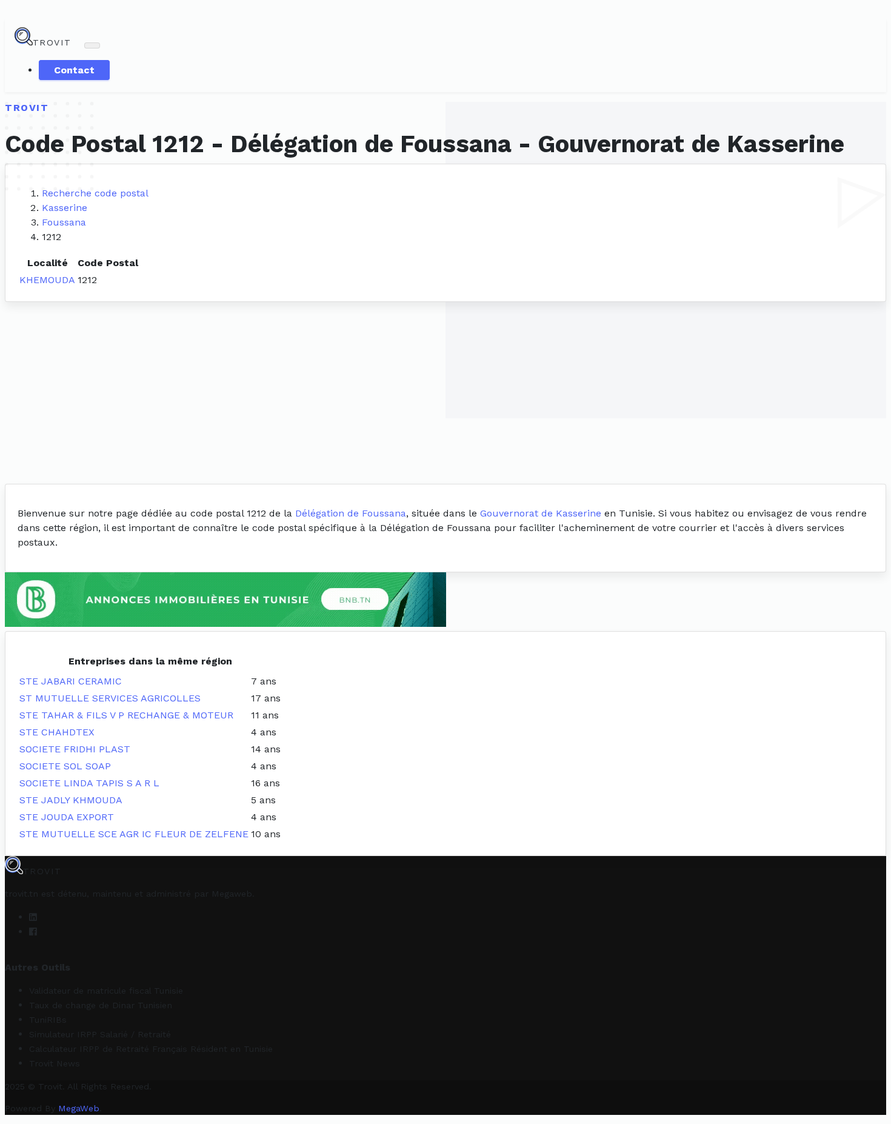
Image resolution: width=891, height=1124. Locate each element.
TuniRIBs (48, 1020)
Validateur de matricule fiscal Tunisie (106, 990)
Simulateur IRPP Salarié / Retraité (100, 1034)
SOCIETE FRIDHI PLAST (74, 749)
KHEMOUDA (47, 280)
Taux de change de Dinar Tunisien (100, 1005)
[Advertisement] (445, 393)
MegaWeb (78, 1108)
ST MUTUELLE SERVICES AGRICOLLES (110, 698)
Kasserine (64, 207)
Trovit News (54, 1063)
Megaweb (232, 893)
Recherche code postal (95, 193)
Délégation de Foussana (350, 513)
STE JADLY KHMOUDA (70, 800)
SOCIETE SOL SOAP (65, 766)
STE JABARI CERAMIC (70, 681)
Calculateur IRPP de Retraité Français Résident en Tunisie (151, 1049)
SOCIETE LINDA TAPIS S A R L (89, 783)
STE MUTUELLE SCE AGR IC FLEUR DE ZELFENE (134, 834)
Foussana (64, 222)
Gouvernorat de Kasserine (540, 513)
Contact (74, 70)
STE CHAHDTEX (57, 732)
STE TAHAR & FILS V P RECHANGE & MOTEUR (126, 715)
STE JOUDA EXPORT (66, 817)
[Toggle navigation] (92, 45)
